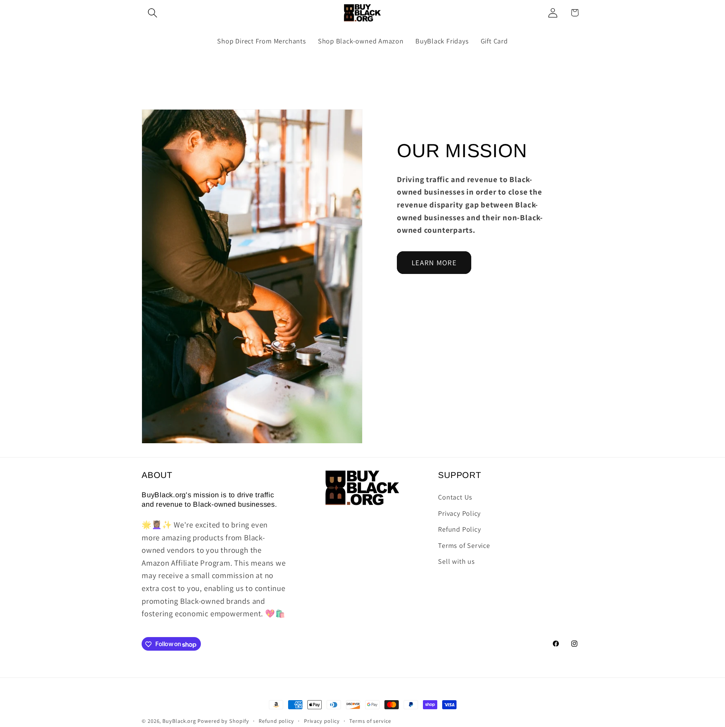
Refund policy (276, 720)
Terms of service (370, 720)
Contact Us (455, 496)
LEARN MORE (434, 263)
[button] (152, 12)
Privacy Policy (459, 512)
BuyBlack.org (179, 720)
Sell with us (456, 561)
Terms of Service (464, 544)
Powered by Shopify (223, 720)
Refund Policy (459, 529)
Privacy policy (322, 720)
